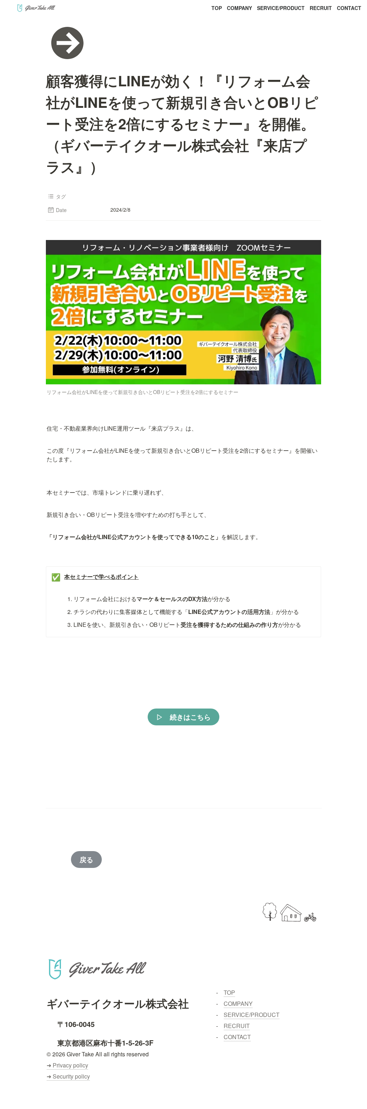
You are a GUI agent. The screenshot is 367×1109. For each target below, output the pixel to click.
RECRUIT (321, 7)
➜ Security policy (68, 1076)
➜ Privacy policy (67, 1065)
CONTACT (349, 7)
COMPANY (239, 7)
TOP (216, 7)
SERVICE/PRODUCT (281, 7)
